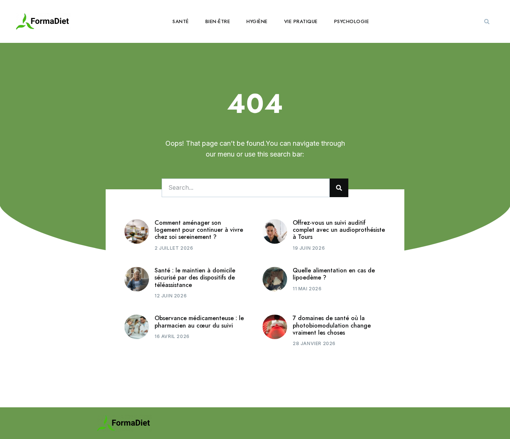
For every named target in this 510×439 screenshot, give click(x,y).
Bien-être (217, 21)
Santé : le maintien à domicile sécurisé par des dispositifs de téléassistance (195, 277)
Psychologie (351, 21)
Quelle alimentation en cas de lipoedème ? (334, 274)
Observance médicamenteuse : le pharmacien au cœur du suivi (199, 321)
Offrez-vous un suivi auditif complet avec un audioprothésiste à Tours (339, 229)
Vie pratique (301, 21)
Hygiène (257, 21)
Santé (180, 21)
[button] (487, 21)
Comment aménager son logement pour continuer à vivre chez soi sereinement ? (199, 229)
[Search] (339, 188)
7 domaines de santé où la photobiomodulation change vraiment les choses (332, 325)
